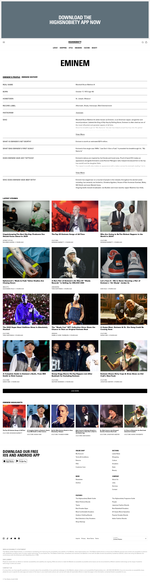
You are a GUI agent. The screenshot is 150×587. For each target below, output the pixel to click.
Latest (55, 48)
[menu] (4, 42)
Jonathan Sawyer (106, 382)
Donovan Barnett (58, 242)
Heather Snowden (58, 382)
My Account (80, 454)
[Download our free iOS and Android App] (8, 461)
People (114, 502)
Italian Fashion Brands (119, 518)
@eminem (79, 113)
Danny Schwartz (137, 434)
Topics (78, 505)
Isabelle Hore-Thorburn (60, 335)
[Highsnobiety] (75, 42)
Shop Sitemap (80, 522)
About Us (115, 479)
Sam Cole (103, 289)
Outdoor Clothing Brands (84, 515)
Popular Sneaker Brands (120, 515)
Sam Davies (86, 436)
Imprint (78, 538)
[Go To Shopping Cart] (146, 42)
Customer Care (81, 467)
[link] (26, 222)
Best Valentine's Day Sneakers (85, 518)
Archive (78, 483)
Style (71, 48)
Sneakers (78, 48)
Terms (97, 538)
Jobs (113, 483)
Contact (114, 489)
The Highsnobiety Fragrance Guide (123, 498)
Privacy (83, 538)
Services (115, 486)
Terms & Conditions (82, 457)
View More (80, 134)
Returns (78, 460)
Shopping (63, 48)
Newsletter (79, 479)
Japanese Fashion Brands (120, 505)
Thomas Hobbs (63, 434)
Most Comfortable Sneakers (85, 512)
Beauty (94, 48)
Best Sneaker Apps (82, 508)
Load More (75, 391)
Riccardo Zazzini (8, 242)
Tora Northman (57, 289)
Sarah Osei (104, 335)
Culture (87, 48)
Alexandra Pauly (9, 289)
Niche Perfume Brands (83, 502)
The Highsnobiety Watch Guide (86, 498)
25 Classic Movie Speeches (121, 512)
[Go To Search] (143, 42)
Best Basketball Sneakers (120, 508)
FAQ (77, 464)
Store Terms (90, 538)
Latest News (116, 454)
